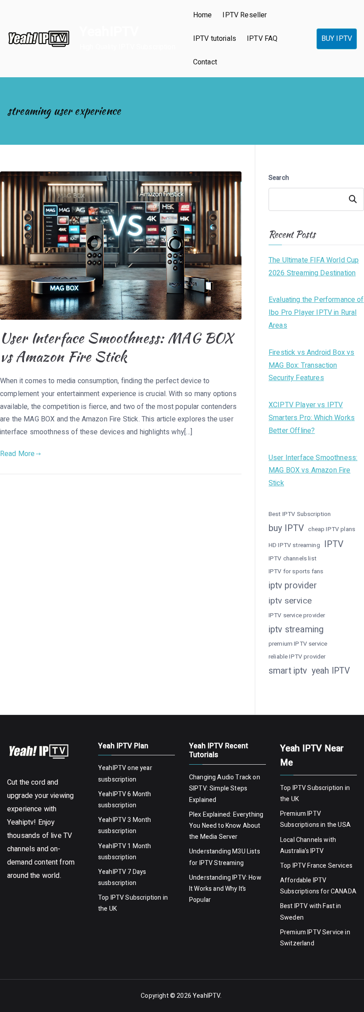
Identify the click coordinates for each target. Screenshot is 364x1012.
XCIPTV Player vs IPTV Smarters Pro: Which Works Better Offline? (312, 418)
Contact (205, 62)
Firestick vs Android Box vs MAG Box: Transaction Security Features (311, 365)
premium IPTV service (298, 643)
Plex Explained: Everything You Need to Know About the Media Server (226, 825)
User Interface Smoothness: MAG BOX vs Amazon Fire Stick (116, 347)
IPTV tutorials (214, 38)
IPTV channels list (293, 558)
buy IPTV (286, 528)
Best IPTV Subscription (300, 514)
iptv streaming (296, 629)
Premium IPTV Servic (310, 932)
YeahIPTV (108, 32)
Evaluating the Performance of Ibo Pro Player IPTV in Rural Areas (316, 312)
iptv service (290, 601)
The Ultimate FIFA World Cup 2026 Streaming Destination (314, 266)
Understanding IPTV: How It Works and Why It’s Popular (225, 889)
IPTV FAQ (262, 38)
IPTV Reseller (244, 15)
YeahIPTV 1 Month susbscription (124, 851)
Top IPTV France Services (316, 865)
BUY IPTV (336, 38)
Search (279, 178)
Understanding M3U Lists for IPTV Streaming (224, 857)
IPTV (334, 544)
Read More (17, 453)
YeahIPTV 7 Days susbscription (122, 877)
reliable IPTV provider (297, 656)
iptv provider (293, 585)
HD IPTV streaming (294, 545)
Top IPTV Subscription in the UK (133, 903)
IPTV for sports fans (296, 571)
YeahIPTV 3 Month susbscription (124, 825)
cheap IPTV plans (331, 529)
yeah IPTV (331, 671)
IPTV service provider (297, 615)
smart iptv (288, 670)
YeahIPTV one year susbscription (125, 773)
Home (202, 15)
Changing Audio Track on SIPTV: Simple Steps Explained (224, 788)
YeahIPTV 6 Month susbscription (124, 800)
